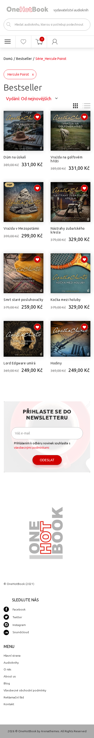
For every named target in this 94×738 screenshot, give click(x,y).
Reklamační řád (14, 697)
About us (10, 676)
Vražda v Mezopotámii (21, 228)
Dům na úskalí (15, 157)
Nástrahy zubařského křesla (68, 230)
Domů (8, 59)
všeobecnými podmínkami (31, 447)
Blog (7, 683)
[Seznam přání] (23, 42)
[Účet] (55, 42)
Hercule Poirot (18, 74)
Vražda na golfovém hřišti (66, 159)
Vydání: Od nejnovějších (28, 98)
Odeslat (47, 460)
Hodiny (56, 363)
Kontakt (9, 704)
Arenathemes (50, 731)
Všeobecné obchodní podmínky (25, 690)
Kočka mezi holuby (66, 300)
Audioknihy (11, 662)
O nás (7, 669)
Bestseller (24, 59)
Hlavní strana (12, 655)
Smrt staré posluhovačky (23, 300)
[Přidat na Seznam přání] (37, 117)
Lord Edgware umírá (19, 363)
